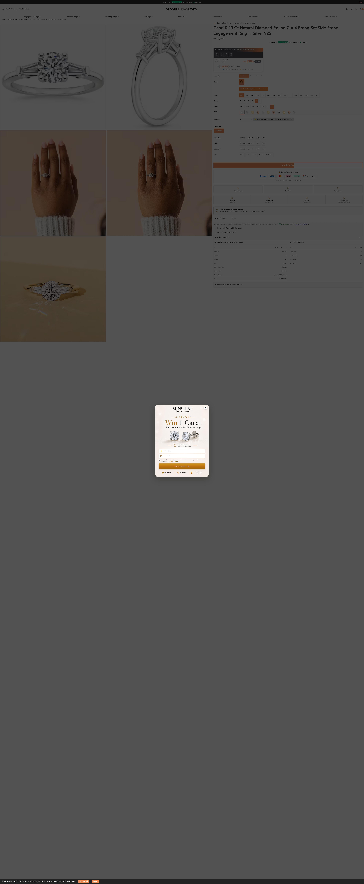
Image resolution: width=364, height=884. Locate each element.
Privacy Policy (173, 461)
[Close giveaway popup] (205, 407)
